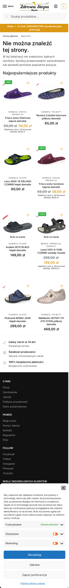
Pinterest (8, 468)
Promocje (17, 114)
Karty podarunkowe (14, 406)
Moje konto (9, 420)
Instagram (9, 463)
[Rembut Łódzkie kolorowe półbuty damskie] (51, 93)
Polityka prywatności (15, 401)
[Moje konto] (56, 6)
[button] (63, 488)
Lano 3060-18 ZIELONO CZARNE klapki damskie (17, 183)
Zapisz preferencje (34, 575)
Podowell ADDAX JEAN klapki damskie (18, 320)
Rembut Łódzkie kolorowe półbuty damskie (51, 117)
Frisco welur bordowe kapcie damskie (51, 185)
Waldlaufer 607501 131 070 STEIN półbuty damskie (51, 321)
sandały (51, 246)
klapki (23, 178)
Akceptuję (34, 554)
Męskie (44, 243)
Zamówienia (10, 392)
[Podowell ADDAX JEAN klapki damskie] (18, 296)
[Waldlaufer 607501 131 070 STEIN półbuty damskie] (51, 296)
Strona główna (10, 36)
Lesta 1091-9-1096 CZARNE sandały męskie (51, 251)
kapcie (22, 112)
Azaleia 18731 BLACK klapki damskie (17, 249)
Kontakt (7, 430)
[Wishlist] (28, 83)
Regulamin (9, 435)
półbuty (56, 112)
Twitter (7, 458)
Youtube (8, 473)
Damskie (13, 112)
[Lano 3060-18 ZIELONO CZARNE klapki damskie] (18, 159)
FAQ (5, 439)
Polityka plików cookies (32, 583)
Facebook (9, 454)
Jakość (7, 396)
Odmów (35, 565)
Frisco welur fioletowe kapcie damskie (18, 119)
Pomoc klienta (11, 425)
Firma (6, 387)
